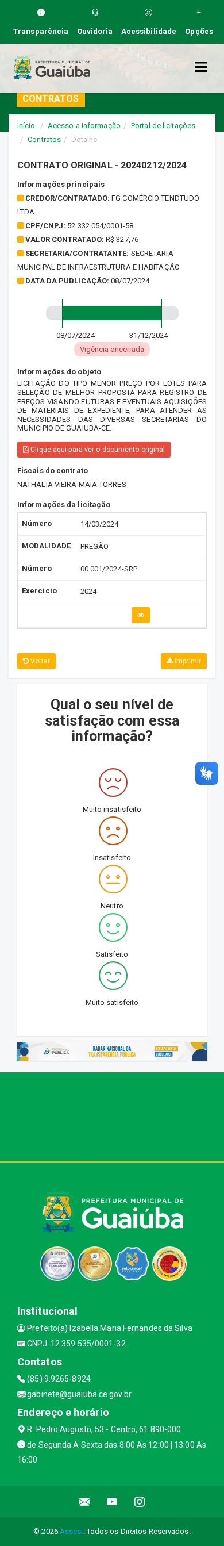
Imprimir (187, 661)
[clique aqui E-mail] (85, 1501)
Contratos (44, 139)
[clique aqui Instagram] (140, 1501)
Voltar (39, 661)
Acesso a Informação (84, 125)
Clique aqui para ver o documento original (97, 450)
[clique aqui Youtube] (112, 1501)
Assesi (71, 1531)
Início (26, 125)
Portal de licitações (163, 125)
